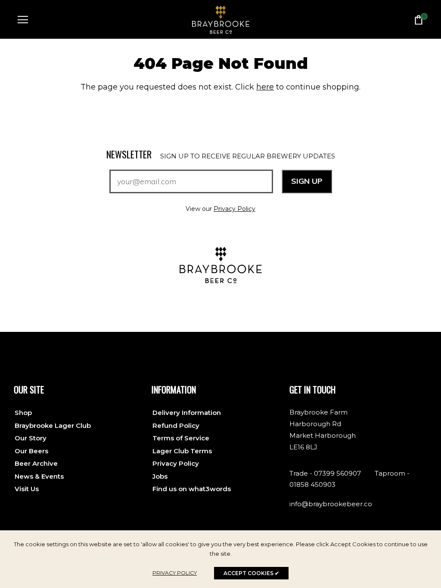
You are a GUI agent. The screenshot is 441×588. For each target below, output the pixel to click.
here (265, 87)
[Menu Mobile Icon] (23, 20)
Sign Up (307, 181)
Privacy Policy (234, 209)
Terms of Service (180, 438)
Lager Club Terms (182, 451)
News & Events (39, 476)
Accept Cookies (251, 573)
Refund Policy (175, 425)
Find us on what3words (191, 489)
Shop (23, 413)
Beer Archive (36, 463)
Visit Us (27, 489)
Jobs (160, 476)
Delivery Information (186, 413)
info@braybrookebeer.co (330, 504)
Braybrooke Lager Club (53, 425)
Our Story (31, 438)
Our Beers (31, 451)
